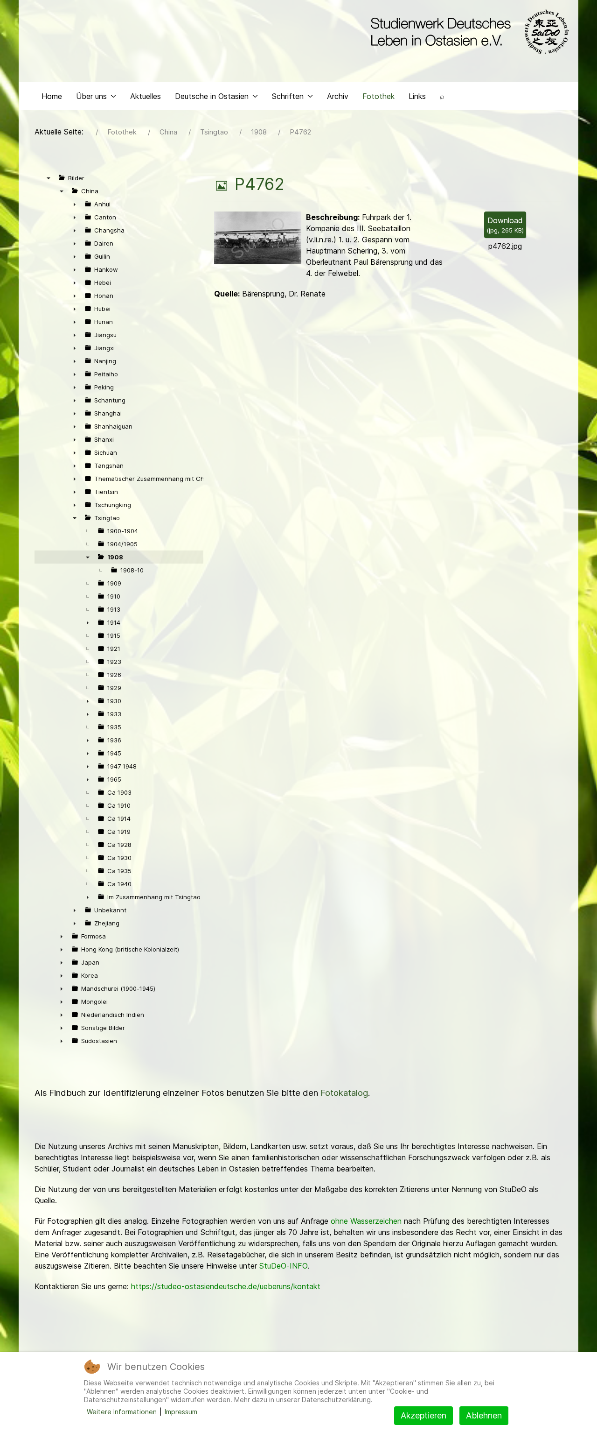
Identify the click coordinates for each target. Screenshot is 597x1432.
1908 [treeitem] (115, 557)
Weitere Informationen (122, 1412)
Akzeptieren (423, 1415)
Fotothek (378, 96)
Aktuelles (145, 96)
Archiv (337, 96)
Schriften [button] (288, 96)
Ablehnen (484, 1415)
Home (52, 96)
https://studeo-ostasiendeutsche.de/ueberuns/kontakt (225, 1286)
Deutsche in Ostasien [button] (212, 96)
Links (417, 96)
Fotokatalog (344, 1092)
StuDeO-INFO (283, 1265)
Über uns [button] (91, 96)
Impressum (181, 1412)
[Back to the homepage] (467, 32)
